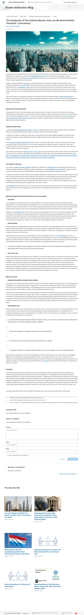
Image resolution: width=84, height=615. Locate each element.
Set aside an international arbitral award (39, 16)
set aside (26, 83)
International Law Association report (19, 142)
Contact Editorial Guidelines (67, 474)
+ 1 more (54, 16)
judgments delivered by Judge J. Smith (25, 130)
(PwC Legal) (16, 26)
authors (46, 361)
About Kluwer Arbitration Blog (12, 613)
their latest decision (66, 96)
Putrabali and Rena (25, 167)
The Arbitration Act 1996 (53, 169)
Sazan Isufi (9, 26)
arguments (11, 186)
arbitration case (20, 212)
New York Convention (12, 16)
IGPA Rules (51, 167)
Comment (8, 427)
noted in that (32, 151)
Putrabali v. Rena (24, 87)
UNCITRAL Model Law (38, 76)
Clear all (62, 459)
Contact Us (25, 613)
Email (8, 448)
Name (8, 442)
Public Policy (23, 16)
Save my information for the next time (18, 455)
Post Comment (73, 459)
